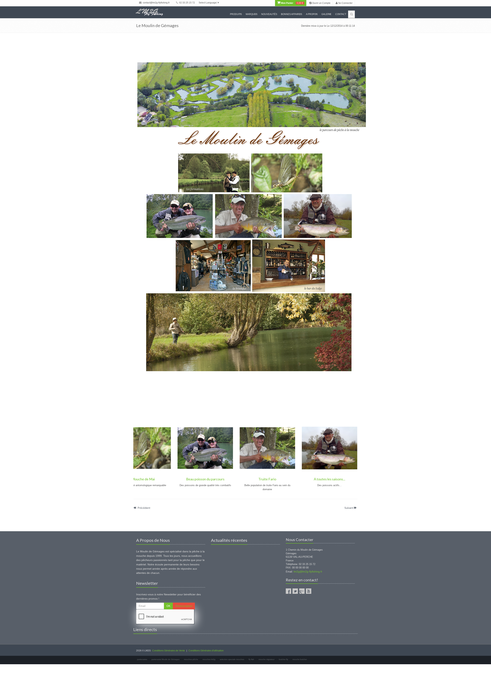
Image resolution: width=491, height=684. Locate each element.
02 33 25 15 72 (187, 2)
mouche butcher (299, 659)
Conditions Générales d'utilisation (206, 650)
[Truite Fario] (164, 448)
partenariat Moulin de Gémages (166, 659)
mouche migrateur (266, 659)
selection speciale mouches (232, 659)
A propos (312, 14)
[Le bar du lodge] (350, 448)
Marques (251, 14)
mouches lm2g (209, 659)
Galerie (326, 14)
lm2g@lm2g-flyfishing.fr (308, 571)
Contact (340, 14)
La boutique (288, 479)
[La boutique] (288, 448)
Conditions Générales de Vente (168, 650)
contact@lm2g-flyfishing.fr (156, 2)
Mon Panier (291, 3)
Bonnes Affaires (291, 14)
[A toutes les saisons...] (226, 448)
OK (168, 605)
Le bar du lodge (350, 479)
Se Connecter (345, 3)
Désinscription (183, 605)
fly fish (251, 659)
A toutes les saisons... (226, 479)
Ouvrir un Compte (320, 3)
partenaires (142, 659)
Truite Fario (164, 479)
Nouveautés (269, 14)
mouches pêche (191, 659)
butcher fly (283, 659)
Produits (236, 14)
